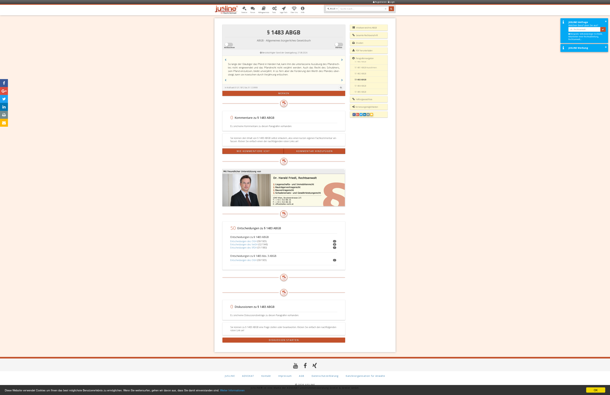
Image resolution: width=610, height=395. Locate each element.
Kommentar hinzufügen (314, 151)
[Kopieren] (341, 87)
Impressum (285, 375)
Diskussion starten (284, 339)
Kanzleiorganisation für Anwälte (365, 375)
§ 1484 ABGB (360, 85)
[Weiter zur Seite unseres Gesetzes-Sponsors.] (283, 187)
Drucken (359, 43)
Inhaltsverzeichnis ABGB (366, 27)
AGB (301, 375)
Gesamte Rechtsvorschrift (367, 35)
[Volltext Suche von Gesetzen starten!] (391, 8)
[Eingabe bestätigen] (603, 29)
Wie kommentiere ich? (253, 151)
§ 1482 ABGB (360, 73)
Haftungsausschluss (364, 99)
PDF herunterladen (364, 50)
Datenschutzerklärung (325, 375)
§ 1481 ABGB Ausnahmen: (366, 67)
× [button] (606, 21)
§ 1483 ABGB (360, 79)
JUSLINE (230, 375)
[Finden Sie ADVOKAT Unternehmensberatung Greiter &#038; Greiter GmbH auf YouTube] (295, 365)
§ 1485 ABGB (360, 91)
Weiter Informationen (232, 390)
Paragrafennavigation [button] (364, 58)
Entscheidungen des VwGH (244, 244)
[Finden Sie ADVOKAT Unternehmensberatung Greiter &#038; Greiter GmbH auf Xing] (314, 365)
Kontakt (266, 375)
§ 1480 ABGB (360, 61)
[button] (244, 10)
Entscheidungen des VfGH (243, 247)
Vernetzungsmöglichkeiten (366, 107)
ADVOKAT (248, 375)
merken (283, 93)
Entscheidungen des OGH (243, 241)
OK (596, 390)
